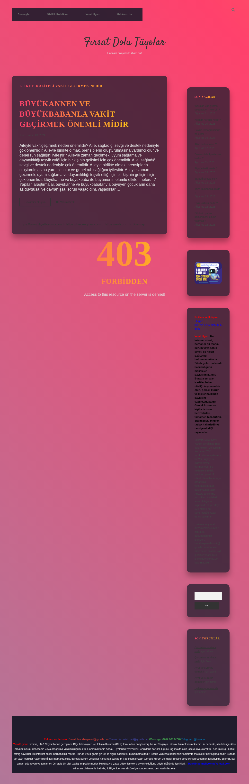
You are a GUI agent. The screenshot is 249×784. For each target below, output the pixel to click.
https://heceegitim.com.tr (85, 224)
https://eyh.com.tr (118, 224)
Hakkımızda (124, 14)
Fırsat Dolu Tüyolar (124, 42)
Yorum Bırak (67, 202)
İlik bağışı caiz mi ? (206, 178)
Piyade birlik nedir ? (206, 168)
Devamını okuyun (38, 203)
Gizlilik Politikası (57, 14)
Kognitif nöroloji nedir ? (208, 119)
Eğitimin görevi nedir (206, 688)
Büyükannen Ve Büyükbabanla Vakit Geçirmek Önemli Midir (74, 114)
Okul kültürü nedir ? (206, 203)
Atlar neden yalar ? (206, 144)
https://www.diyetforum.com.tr (42, 224)
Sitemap (139, 224)
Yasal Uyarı (92, 14)
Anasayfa (23, 14)
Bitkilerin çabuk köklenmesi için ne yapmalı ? (205, 217)
